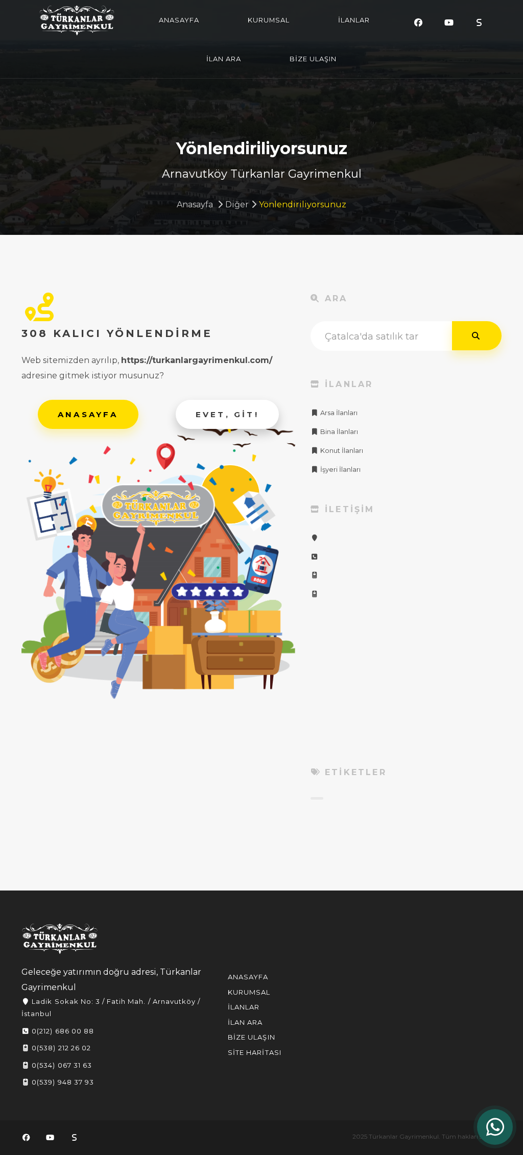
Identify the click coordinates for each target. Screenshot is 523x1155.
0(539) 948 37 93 (62, 1082)
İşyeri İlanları (340, 469)
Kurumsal (249, 992)
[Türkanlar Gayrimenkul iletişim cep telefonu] (315, 575)
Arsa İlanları (338, 413)
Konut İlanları (341, 450)
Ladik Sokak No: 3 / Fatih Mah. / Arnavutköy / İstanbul (110, 1007)
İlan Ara (245, 1022)
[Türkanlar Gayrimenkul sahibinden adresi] (479, 23)
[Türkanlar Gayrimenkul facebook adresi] (418, 23)
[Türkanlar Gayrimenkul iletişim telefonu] (315, 557)
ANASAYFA (179, 20)
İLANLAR (354, 20)
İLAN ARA (223, 59)
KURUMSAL (269, 20)
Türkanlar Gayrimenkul (77, 20)
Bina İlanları (338, 432)
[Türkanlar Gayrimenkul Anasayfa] (59, 938)
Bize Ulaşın (251, 1037)
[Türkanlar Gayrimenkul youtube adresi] (449, 23)
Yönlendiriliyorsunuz (302, 204)
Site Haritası (254, 1052)
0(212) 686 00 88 (62, 1031)
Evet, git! (227, 414)
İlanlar (243, 1007)
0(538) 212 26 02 (60, 1048)
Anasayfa (195, 204)
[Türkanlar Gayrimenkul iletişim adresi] (315, 538)
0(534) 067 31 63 (61, 1065)
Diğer (237, 204)
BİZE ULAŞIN (313, 59)
